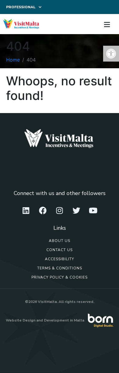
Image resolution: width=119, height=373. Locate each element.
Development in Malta (64, 320)
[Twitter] (76, 210)
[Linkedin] (26, 210)
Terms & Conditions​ (59, 268)
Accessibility (59, 259)
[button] (111, 54)
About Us (59, 240)
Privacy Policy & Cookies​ (59, 277)
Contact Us (59, 249)
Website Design (20, 320)
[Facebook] (42, 210)
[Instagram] (59, 210)
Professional (21, 7)
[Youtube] (93, 210)
